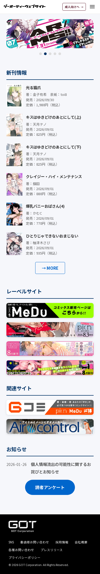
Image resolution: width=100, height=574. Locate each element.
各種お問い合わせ (21, 550)
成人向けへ (72, 7)
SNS (11, 542)
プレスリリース (52, 550)
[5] (59, 53)
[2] (45, 53)
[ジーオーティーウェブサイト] (24, 6)
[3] (50, 53)
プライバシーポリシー (25, 557)
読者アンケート (50, 487)
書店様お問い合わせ (34, 542)
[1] (40, 53)
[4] (55, 53)
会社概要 (81, 542)
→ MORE (50, 268)
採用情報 (61, 542)
